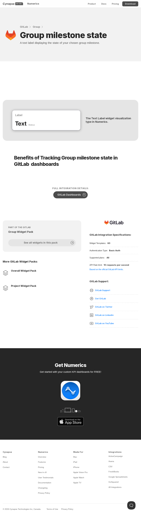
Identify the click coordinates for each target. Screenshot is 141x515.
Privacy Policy (67, 509)
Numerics (33, 3)
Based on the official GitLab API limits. (107, 269)
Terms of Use (52, 509)
